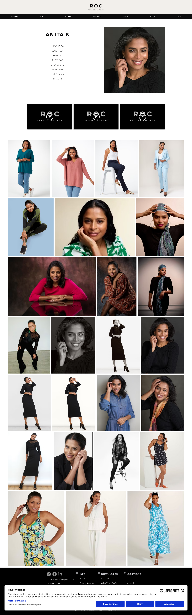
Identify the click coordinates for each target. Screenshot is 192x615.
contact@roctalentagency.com (60, 579)
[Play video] (49, 116)
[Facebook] (54, 574)
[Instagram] (49, 574)
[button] (14, 16)
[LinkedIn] (60, 574)
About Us (84, 578)
